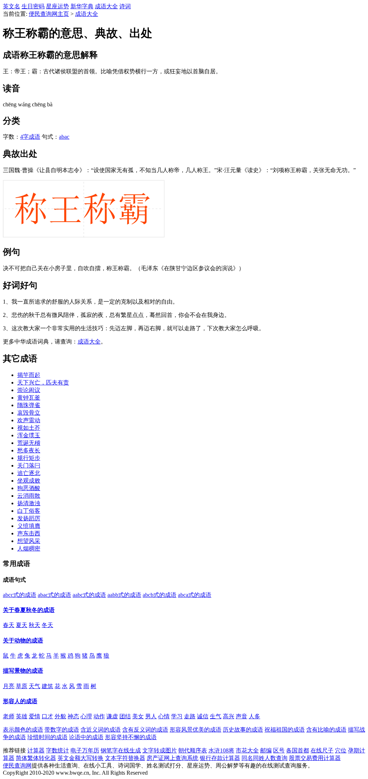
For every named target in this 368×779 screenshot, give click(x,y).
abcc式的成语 (19, 595)
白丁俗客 (28, 511)
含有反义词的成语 (145, 730)
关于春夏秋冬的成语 (29, 610)
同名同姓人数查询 (265, 758)
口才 (47, 716)
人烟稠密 (28, 548)
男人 (151, 716)
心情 (164, 716)
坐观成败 (28, 481)
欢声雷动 (28, 420)
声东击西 (28, 533)
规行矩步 (28, 458)
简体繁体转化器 (36, 758)
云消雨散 (28, 496)
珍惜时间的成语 (47, 737)
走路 (190, 716)
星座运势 (57, 6)
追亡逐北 (28, 473)
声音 (241, 716)
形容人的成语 (20, 701)
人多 (254, 716)
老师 (8, 716)
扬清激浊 (28, 503)
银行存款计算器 (220, 758)
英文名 (11, 6)
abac (64, 137)
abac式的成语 (54, 595)
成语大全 (106, 6)
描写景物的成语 (23, 671)
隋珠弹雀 (28, 405)
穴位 (340, 750)
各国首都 (297, 750)
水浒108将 (221, 750)
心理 (86, 716)
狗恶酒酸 (28, 488)
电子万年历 (84, 750)
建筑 (47, 686)
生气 (215, 716)
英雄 (21, 716)
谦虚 (112, 716)
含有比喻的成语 (326, 730)
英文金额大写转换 (81, 758)
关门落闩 (28, 465)
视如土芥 (28, 428)
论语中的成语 (86, 737)
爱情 (34, 716)
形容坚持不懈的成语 (131, 737)
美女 (138, 716)
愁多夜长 (28, 450)
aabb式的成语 (124, 595)
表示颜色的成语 (23, 730)
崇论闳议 (28, 390)
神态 (73, 716)
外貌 (60, 716)
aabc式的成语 (89, 595)
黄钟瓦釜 (28, 398)
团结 (125, 716)
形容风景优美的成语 (195, 730)
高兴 (228, 716)
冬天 (47, 625)
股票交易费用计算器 (315, 758)
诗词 (125, 6)
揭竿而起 (28, 375)
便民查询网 (17, 765)
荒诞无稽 (28, 443)
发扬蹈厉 (28, 518)
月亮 (8, 686)
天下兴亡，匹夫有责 (43, 382)
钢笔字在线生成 (121, 750)
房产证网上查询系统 (172, 758)
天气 (34, 686)
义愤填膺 (28, 526)
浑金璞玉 (28, 435)
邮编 (266, 750)
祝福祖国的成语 (284, 730)
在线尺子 (322, 750)
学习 (177, 716)
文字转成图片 (159, 750)
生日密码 (33, 6)
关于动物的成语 (23, 640)
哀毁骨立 (28, 413)
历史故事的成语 (243, 730)
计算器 (36, 750)
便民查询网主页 (49, 14)
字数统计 (57, 750)
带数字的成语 (62, 730)
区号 (279, 750)
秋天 (34, 625)
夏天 (21, 625)
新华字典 (81, 6)
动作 (99, 716)
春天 (8, 625)
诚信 (202, 716)
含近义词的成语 (100, 730)
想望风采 (28, 541)
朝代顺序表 (192, 750)
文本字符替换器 (125, 758)
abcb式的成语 (159, 595)
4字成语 (30, 137)
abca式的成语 (194, 595)
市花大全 (247, 750)
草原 (21, 686)
